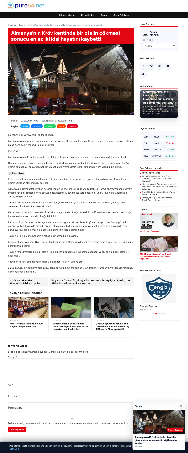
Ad (10, 384)
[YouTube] (167, 66)
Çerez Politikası (121, 15)
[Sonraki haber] (173, 94)
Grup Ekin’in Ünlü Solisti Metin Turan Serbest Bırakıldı (158, 193)
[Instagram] (159, 66)
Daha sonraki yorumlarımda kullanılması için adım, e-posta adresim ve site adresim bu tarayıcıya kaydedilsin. (68, 423)
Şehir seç (148, 40)
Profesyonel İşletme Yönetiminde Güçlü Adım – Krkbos (157, 198)
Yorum (12, 357)
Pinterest (72, 126)
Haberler (12, 25)
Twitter (25, 126)
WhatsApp (50, 126)
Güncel (22, 25)
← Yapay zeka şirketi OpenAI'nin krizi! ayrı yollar (25, 282)
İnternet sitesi (15, 407)
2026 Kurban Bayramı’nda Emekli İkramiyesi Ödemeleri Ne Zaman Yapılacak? (157, 178)
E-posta (13, 396)
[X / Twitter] (151, 66)
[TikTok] (143, 74)
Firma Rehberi (88, 15)
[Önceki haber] (166, 94)
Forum (104, 15)
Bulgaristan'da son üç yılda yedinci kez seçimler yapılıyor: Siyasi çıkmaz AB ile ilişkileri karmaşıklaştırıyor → (91, 282)
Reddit (61, 126)
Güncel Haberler (67, 15)
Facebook (37, 126)
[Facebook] (143, 66)
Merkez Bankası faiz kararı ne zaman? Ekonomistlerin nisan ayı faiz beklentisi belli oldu (159, 186)
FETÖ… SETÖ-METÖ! (151, 173)
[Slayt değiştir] (154, 313)
